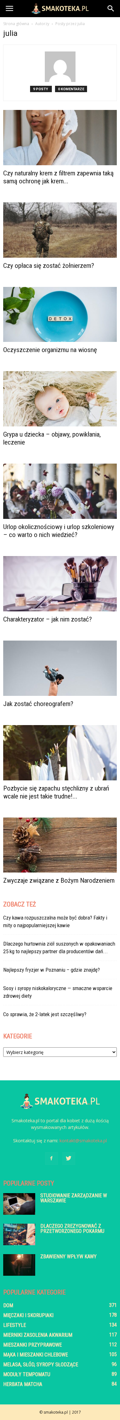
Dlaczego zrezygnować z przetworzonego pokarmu (72, 1228)
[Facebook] (51, 1158)
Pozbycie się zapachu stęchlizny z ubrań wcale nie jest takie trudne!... (56, 792)
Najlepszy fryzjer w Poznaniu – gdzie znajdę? (51, 970)
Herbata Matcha (22, 1384)
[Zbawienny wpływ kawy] (19, 1265)
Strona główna (16, 23)
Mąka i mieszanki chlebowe (35, 1355)
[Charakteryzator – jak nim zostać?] (60, 583)
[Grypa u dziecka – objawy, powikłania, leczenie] (60, 398)
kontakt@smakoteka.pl (83, 1141)
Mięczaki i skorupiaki (28, 1315)
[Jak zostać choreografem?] (60, 668)
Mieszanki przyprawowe (32, 1345)
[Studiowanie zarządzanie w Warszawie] (19, 1204)
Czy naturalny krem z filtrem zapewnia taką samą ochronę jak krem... (58, 177)
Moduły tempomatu (26, 1374)
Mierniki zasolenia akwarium (37, 1335)
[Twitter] (68, 1158)
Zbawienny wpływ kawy (68, 1257)
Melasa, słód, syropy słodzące (40, 1365)
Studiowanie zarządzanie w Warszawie (73, 1198)
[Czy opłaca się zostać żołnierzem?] (60, 230)
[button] (111, 8)
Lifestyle (14, 1325)
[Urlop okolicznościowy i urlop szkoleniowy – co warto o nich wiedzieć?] (60, 491)
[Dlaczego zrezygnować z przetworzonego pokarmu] (19, 1235)
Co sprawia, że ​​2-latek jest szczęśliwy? (44, 1014)
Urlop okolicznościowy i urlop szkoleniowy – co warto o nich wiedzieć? (58, 531)
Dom (8, 1305)
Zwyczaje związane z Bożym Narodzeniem (59, 880)
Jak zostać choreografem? (38, 704)
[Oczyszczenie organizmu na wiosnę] (60, 314)
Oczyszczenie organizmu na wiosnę (51, 350)
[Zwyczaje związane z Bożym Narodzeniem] (60, 845)
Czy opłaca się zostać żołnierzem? (49, 265)
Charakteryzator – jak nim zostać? (47, 619)
